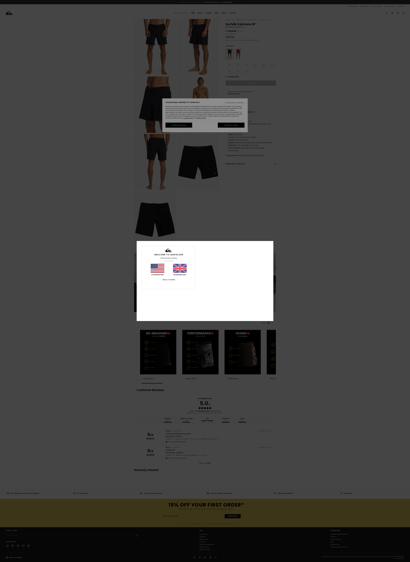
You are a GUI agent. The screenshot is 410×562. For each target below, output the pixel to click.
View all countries (168, 280)
